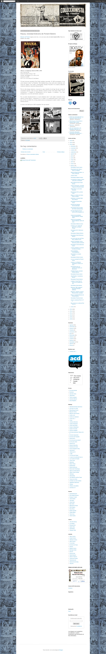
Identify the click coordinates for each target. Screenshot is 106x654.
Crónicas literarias (74, 422)
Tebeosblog (72, 475)
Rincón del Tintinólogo (75, 469)
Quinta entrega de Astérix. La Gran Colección (77, 173)
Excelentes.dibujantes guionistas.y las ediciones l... (76, 133)
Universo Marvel (73, 399)
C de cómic (72, 543)
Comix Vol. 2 (72, 418)
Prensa (71, 345)
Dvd (70, 333)
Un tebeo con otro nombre (75, 480)
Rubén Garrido (73, 510)
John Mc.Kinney (73, 521)
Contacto (70, 588)
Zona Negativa (73, 400)
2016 (71, 140)
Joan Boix (72, 500)
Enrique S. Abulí (73, 497)
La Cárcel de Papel (74, 455)
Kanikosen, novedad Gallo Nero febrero (77, 199)
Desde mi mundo (73, 428)
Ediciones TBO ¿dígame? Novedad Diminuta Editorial (76, 288)
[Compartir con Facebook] (44, 138)
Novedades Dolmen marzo (77, 257)
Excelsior (72, 392)
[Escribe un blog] (41, 138)
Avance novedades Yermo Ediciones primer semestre (77, 242)
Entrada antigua (60, 152)
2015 (71, 142)
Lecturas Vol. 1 (73, 351)
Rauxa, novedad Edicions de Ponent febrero (77, 295)
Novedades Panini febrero (77, 279)
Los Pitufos (72, 523)
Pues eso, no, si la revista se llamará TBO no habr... (76, 121)
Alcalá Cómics (73, 538)
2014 (71, 144)
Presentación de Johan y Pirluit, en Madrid (76, 170)
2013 (71, 309)
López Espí (72, 502)
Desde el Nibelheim (74, 427)
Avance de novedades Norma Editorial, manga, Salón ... (77, 216)
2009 (71, 317)
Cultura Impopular (74, 423)
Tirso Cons (72, 514)
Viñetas (71, 484)
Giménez (72, 337)
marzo (72, 163)
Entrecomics (72, 438)
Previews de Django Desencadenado (75, 205)
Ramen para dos (73, 467)
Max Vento (72, 503)
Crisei (71, 420)
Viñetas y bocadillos (74, 485)
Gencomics (72, 450)
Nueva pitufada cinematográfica (75, 251)
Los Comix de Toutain (74, 458)
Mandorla (72, 462)
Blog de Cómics (73, 411)
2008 (71, 319)
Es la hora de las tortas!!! (75, 440)
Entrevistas (72, 335)
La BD (71, 453)
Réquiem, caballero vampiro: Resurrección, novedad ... (77, 292)
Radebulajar (72, 465)
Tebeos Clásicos (73, 556)
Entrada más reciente (25, 152)
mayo (72, 159)
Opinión (71, 343)
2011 (71, 313)
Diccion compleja (73, 430)
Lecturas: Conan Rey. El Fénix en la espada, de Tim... (76, 282)
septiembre (73, 152)
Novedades (27, 140)
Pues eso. (72, 125)
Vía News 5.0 (73, 487)
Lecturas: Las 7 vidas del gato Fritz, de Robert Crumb (76, 227)
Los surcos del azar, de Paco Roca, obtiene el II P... (77, 239)
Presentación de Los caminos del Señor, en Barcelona (76, 268)
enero (72, 306)
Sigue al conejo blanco (75, 470)
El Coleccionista (73, 390)
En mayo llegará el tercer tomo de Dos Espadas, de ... (77, 212)
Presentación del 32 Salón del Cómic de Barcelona (77, 208)
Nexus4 (71, 551)
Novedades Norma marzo (76, 274)
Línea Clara (72, 460)
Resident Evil (73, 525)
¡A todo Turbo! (74, 175)
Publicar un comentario (28, 149)
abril (72, 161)
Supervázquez (73, 555)
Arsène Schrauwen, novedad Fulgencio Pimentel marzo (77, 186)
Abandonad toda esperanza (76, 406)
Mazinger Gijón (73, 550)
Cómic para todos (74, 425)
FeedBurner (79, 626)
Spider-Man (72, 527)
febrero (72, 165)
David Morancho (73, 493)
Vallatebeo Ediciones (74, 482)
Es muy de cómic (73, 441)
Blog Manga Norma (74, 410)
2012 (71, 311)
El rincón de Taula (74, 545)
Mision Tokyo (72, 463)
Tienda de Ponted (74, 558)
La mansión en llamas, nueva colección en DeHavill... (77, 180)
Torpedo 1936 (73, 530)
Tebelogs (72, 474)
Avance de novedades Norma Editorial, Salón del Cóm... (77, 221)
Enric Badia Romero (74, 495)
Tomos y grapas (73, 397)
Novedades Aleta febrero (76, 285)
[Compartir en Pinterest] (46, 138)
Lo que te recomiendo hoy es (76, 457)
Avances (71, 328)
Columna (72, 330)
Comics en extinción (74, 416)
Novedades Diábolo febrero (77, 233)
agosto (72, 154)
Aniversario (72, 326)
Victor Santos (73, 515)
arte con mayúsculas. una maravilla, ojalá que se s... (75, 128)
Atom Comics (73, 541)
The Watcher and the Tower (76, 477)
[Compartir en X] (43, 138)
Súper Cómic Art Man (74, 472)
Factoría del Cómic (74, 446)
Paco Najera (72, 507)
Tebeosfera (72, 395)
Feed (69, 611)
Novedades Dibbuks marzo (77, 223)
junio (72, 157)
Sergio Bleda (72, 512)
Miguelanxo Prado (74, 505)
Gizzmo (71, 546)
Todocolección (73, 560)
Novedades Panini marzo (76, 167)
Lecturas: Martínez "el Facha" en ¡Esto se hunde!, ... (77, 248)
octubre (73, 150)
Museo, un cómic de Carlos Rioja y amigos (77, 196)
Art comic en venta (74, 408)
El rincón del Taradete (74, 436)
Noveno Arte (72, 553)
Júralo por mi (72, 452)
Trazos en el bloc (73, 479)
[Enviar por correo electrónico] (39, 138)
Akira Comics (73, 536)
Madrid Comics (73, 548)
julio (72, 156)
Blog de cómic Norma (74, 413)
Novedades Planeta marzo (77, 298)
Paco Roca (72, 509)
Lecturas (71, 338)
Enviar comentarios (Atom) (33, 154)
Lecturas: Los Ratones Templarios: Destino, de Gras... (77, 263)
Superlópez (72, 528)
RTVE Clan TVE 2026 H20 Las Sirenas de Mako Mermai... (76, 117)
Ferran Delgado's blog (75, 448)
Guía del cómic (73, 393)
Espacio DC (72, 443)
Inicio (44, 152)
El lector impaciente (74, 435)
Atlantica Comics (73, 539)
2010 (71, 315)
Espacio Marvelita (74, 445)
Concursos (72, 331)
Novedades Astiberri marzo (77, 177)
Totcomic (72, 563)
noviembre (73, 148)
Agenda (71, 325)
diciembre (73, 146)
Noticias (71, 340)
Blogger (61, 650)
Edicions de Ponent (25, 37)
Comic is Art (72, 415)
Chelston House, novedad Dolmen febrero (77, 271)
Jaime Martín (72, 498)
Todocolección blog (74, 561)
